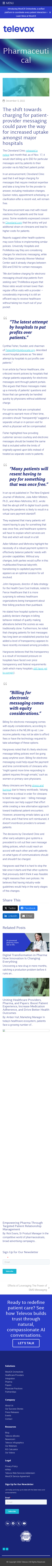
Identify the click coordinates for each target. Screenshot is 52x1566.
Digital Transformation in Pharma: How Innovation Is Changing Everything (25, 958)
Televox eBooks (12, 1436)
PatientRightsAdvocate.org (20, 350)
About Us (9, 1405)
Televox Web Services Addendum (20, 1473)
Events (8, 1415)
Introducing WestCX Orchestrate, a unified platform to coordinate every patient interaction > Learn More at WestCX (26, 12)
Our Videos (10, 1452)
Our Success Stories (14, 1409)
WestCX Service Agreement (17, 1476)
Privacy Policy (11, 1466)
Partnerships (10, 1392)
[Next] (7, 1549)
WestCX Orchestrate (14, 1372)
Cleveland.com (13, 222)
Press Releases (12, 1412)
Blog (7, 1432)
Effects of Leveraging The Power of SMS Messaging (26, 1288)
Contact (8, 1419)
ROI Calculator (11, 1449)
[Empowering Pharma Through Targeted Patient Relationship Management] (26, 1124)
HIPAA (8, 1469)
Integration (10, 1378)
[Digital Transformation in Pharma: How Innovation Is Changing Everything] (26, 942)
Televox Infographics (14, 1442)
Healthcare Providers (14, 1375)
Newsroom (10, 1439)
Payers (8, 1385)
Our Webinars (11, 1446)
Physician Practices (13, 1388)
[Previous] (4, 1549)
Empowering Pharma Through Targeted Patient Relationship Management (23, 1226)
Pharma (8, 1382)
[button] (50, 12)
